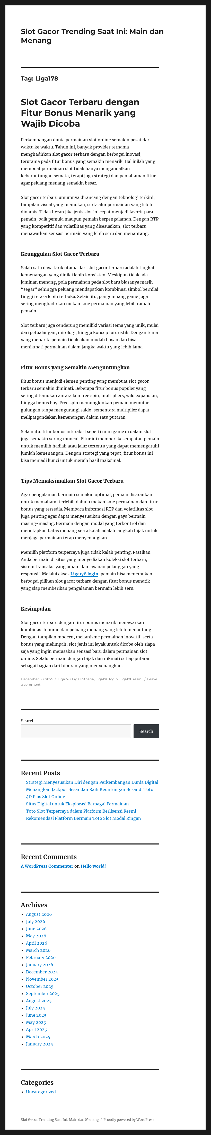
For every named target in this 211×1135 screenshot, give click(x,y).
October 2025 (40, 986)
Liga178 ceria (83, 679)
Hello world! (93, 866)
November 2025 (42, 979)
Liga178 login (84, 573)
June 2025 (36, 1015)
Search (28, 720)
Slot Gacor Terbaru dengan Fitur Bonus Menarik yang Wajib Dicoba (80, 113)
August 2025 (39, 1000)
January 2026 (39, 964)
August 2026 (39, 914)
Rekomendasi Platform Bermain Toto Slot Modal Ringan (83, 818)
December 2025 (42, 971)
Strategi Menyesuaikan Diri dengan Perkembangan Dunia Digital (92, 782)
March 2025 (38, 1036)
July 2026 (35, 921)
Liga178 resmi (131, 679)
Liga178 (64, 679)
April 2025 (36, 1029)
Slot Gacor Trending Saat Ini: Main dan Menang (60, 1120)
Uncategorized (41, 1091)
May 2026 (36, 935)
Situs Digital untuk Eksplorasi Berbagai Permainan (77, 803)
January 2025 (39, 1043)
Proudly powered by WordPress (128, 1120)
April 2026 (36, 943)
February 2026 (41, 957)
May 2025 (36, 1022)
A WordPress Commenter (47, 866)
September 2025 (43, 993)
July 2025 (35, 1007)
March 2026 (38, 950)
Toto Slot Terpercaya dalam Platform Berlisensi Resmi (81, 811)
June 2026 (36, 928)
